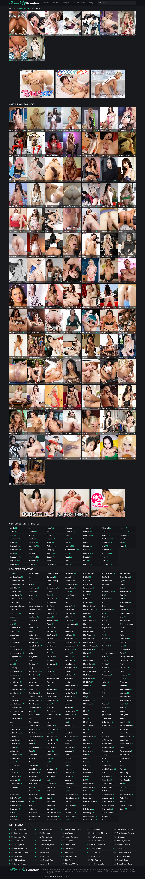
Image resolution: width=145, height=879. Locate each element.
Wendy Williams (126, 751)
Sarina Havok (107, 780)
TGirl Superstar (45, 833)
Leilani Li (69, 776)
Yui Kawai (124, 791)
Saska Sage (106, 791)
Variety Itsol (125, 715)
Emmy (50, 624)
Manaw (87, 617)
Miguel (86, 693)
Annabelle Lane (17, 704)
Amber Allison (16, 649)
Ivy (48, 780)
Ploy (104, 686)
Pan (104, 635)
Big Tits (15, 564)
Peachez (106, 664)
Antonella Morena (17, 711)
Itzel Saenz (52, 769)
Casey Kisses (34, 693)
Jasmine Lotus (53, 816)
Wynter (123, 769)
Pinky (105, 678)
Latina (69, 539)
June (67, 628)
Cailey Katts (34, 657)
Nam (86, 755)
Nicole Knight (88, 813)
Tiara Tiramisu (126, 649)
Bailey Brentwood (17, 802)
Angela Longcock (17, 678)
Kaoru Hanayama (72, 642)
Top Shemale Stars (21, 829)
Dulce (50, 595)
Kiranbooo (69, 726)
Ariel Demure (16, 718)
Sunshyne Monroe (127, 613)
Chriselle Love (34, 729)
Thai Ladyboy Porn (123, 841)
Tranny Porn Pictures (124, 864)
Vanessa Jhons (126, 700)
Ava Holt (14, 773)
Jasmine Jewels (54, 813)
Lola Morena (88, 584)
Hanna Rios (51, 726)
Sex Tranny (69, 833)
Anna (13, 697)
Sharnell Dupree (108, 813)
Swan (123, 617)
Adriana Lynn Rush (18, 581)
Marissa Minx (89, 649)
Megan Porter (89, 660)
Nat (85, 780)
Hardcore (52, 561)
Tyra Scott (124, 682)
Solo (105, 546)
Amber (14, 646)
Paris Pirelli (106, 646)
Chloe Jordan (34, 726)
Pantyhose (88, 535)
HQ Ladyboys (121, 837)
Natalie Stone (88, 798)
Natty (86, 805)
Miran (86, 729)
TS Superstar (96, 829)
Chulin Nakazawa (36, 736)
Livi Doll (87, 577)
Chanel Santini (35, 707)
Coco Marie (33, 765)
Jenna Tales (70, 588)
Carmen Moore (35, 682)
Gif (48, 686)
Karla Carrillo (71, 649)
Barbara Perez (34, 573)
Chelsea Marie (35, 715)
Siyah (122, 581)
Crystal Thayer (35, 769)
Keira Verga (70, 671)
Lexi (67, 791)
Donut (50, 584)
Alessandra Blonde (18, 606)
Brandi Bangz (34, 628)
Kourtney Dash (71, 736)
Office (68, 561)
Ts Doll (123, 678)
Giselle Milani (52, 697)
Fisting (50, 542)
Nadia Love (88, 751)
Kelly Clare (70, 675)
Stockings (107, 553)
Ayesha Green (16, 784)
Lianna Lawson (71, 794)
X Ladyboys (69, 841)
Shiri (104, 820)
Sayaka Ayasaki (108, 794)
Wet (122, 542)
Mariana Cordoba (91, 646)
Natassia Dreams (91, 802)
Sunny (123, 606)
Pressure (105, 704)
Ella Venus (51, 606)
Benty (31, 599)
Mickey (87, 689)
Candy (32, 668)
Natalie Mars (88, 794)
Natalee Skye (89, 784)
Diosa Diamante (53, 573)
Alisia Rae (15, 631)
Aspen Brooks (16, 740)
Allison (13, 639)
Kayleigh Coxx (71, 668)
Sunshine (124, 610)
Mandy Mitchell (90, 620)
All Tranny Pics (45, 848)
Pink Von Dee (107, 675)
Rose (104, 733)
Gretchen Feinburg (54, 715)
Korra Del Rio (70, 733)
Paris (104, 642)
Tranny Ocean (45, 856)
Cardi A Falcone (35, 671)
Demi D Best (34, 813)
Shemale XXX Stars (72, 864)
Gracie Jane (52, 707)
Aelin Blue (15, 588)
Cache (32, 653)
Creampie (34, 546)
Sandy (105, 762)
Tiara (123, 646)
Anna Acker (15, 700)
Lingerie (69, 546)
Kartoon (69, 653)
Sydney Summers (127, 624)
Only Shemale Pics (46, 860)
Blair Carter (34, 617)
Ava (12, 769)
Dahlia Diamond (35, 780)
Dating (90, 3)
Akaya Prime (16, 595)
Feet (49, 532)
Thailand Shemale (71, 856)
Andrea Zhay (15, 675)
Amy (13, 664)
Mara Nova (87, 628)
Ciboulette (33, 740)
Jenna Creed (70, 577)
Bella (31, 584)
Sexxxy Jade (107, 809)
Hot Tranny (69, 852)
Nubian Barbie (108, 610)
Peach (105, 660)
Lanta (68, 755)
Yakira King (124, 773)
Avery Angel (15, 776)
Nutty (105, 617)
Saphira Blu (107, 765)
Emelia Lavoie (52, 613)
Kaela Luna (70, 631)
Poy (104, 700)
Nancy (86, 762)
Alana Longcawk (17, 599)
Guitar (50, 718)
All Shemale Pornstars (56, 876)
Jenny (68, 591)
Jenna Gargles (71, 581)
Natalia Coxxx (89, 787)
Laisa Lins (69, 751)
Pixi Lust (105, 682)
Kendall (68, 682)
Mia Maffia (88, 682)
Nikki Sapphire (107, 581)
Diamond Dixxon (35, 816)
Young (124, 546)
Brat (31, 631)
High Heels (52, 564)
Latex (68, 535)
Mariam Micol (89, 642)
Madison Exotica (89, 606)
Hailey (49, 722)
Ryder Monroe (108, 744)
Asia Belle (15, 736)
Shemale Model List (124, 845)
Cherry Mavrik (35, 722)
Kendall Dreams (72, 686)
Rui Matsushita (108, 740)
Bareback (15, 546)
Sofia (122, 588)
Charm (32, 711)
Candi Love (33, 664)
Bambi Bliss (15, 820)
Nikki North (106, 577)
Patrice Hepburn (108, 653)
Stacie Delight (125, 602)
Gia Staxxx (52, 682)
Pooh (105, 693)
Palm (105, 631)
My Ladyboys (95, 852)
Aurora (13, 762)
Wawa (123, 747)
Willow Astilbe (125, 758)
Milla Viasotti (89, 700)
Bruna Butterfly (35, 646)
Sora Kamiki (125, 595)
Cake (31, 660)
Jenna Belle (70, 573)
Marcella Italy (89, 631)
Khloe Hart (70, 697)
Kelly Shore (70, 678)
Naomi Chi (88, 773)
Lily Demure (70, 813)
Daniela (32, 787)
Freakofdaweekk (54, 678)
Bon (31, 624)
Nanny (86, 765)
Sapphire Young (109, 769)
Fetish (50, 535)
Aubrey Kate (15, 751)
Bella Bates (34, 588)
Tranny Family (45, 864)
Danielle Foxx (34, 791)
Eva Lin (50, 653)
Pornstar (88, 553)
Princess (106, 707)
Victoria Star (125, 733)
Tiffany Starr (126, 660)
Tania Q (124, 628)
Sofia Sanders (125, 591)
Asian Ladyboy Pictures (125, 833)
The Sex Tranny (96, 837)
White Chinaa (125, 755)
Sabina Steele (108, 747)
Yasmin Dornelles (127, 776)
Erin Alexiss (52, 635)
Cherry (32, 718)
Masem (87, 653)
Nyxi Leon (106, 620)
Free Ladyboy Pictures (125, 829)
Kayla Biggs (70, 664)
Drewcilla (51, 591)
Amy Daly (14, 668)
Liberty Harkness (72, 798)
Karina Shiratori (71, 646)
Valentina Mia (126, 689)
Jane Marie (52, 802)
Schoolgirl (106, 528)
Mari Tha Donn (89, 639)
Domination (34, 561)
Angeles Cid (16, 682)
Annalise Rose (16, 707)
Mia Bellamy (88, 675)
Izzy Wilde (51, 784)
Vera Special (125, 722)
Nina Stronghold (108, 591)
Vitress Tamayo (127, 736)
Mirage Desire (89, 726)
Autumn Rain (16, 765)
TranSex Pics (44, 852)
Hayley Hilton (52, 729)
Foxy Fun (51, 675)
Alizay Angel (16, 635)
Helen (50, 733)
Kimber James (72, 711)
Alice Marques (16, 628)
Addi (13, 573)
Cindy (32, 744)
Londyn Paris (88, 588)
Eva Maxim (52, 657)
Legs (68, 542)
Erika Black (52, 631)
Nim (104, 588)
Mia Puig (87, 686)
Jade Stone (52, 791)
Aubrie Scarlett (16, 758)
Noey (104, 602)
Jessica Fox (70, 606)
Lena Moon (69, 784)
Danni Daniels (34, 794)
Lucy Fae (87, 591)
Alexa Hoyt (14, 610)
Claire (32, 751)
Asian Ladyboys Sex (47, 845)
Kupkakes (69, 740)
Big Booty (15, 557)
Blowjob (33, 535)
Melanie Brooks (90, 668)
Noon (105, 606)
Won (122, 765)
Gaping (51, 553)
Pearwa (105, 668)
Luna (86, 599)
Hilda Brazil (52, 736)
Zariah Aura (125, 798)
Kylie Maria (70, 747)
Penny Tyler (107, 671)
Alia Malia (14, 620)
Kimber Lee (70, 715)
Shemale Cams (79, 3)
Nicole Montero (90, 820)
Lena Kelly (69, 780)
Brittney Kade (34, 635)
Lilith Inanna (70, 805)
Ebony (33, 564)
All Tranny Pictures (20, 848)
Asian (14, 532)
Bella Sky (33, 595)
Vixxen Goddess (126, 744)
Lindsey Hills (70, 816)
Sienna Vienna (125, 573)
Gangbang (51, 550)
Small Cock (107, 539)
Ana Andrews (16, 671)
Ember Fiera (52, 610)
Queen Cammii (108, 715)
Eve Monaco (52, 664)
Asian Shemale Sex (98, 845)
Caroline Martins (35, 686)
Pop (104, 697)
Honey (50, 751)
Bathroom (15, 550)
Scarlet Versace (108, 798)
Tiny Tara (124, 668)
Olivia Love (106, 624)
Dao (31, 802)
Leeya (68, 769)
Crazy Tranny (18, 856)
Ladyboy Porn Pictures (99, 833)
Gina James (52, 693)
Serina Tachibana (109, 805)
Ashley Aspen (16, 729)
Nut (104, 613)
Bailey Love (15, 809)
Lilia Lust (69, 802)
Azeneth (14, 787)
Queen (105, 711)
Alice (13, 624)
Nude (68, 557)
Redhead (88, 564)
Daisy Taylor (34, 784)
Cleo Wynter (34, 755)
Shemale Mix (70, 848)
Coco (31, 762)
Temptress (125, 639)
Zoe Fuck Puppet (127, 805)
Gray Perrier (52, 711)
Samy (104, 758)
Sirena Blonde (125, 577)
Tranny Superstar (71, 837)
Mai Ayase (87, 613)
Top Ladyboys (19, 845)
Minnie (86, 715)
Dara (31, 805)
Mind (86, 711)
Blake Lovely (34, 620)
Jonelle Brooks (72, 624)
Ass (13, 535)
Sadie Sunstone (108, 751)
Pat (104, 649)
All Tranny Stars (19, 860)
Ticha (123, 653)
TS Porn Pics (18, 841)
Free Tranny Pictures (21, 852)
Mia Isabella (89, 678)
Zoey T (123, 809)
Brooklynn (33, 642)
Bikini (32, 528)
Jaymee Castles (54, 820)
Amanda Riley (16, 642)
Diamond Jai (34, 820)
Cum (32, 550)
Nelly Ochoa (88, 809)
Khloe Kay (69, 700)
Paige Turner (107, 628)
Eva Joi (50, 649)
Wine (123, 762)
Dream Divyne (53, 588)
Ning (104, 595)
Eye (49, 668)
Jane (49, 798)
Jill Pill (68, 617)
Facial (50, 528)
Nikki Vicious (107, 584)
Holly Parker (52, 744)
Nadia (86, 747)
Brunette (33, 542)
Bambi (13, 816)
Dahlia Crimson (35, 776)
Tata (122, 631)
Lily (67, 809)
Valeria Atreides (126, 697)
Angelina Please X (17, 686)
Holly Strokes (52, 747)
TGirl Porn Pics (96, 860)
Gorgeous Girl (53, 700)
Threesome (107, 564)
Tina (122, 664)
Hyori (50, 758)
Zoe (122, 802)
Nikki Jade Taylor (109, 573)
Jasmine (51, 809)
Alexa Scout (15, 613)
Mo (85, 733)
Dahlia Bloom (34, 773)
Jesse (68, 602)
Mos (86, 740)
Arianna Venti (15, 715)
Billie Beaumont (35, 610)
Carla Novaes (34, 675)
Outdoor (87, 528)
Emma (50, 617)
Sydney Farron (125, 620)
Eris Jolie (51, 639)
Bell (31, 581)
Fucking (51, 546)
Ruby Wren (106, 736)
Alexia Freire (15, 617)
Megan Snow (89, 664)
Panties (87, 532)
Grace (50, 704)
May (86, 657)
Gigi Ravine (52, 689)
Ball (12, 813)
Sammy (105, 755)
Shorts (105, 532)
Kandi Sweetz (71, 639)
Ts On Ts (124, 532)
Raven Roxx (106, 726)
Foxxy (50, 671)
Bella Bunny (33, 591)
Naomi (86, 769)
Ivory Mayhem (53, 776)
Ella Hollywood (52, 602)
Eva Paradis (52, 660)
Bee (31, 577)
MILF (68, 553)
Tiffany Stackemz (127, 657)
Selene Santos (108, 802)
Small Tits (107, 542)
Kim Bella (69, 707)
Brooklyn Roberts (36, 639)
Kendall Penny (71, 689)
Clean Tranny (96, 856)
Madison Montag (90, 610)
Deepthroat (34, 557)
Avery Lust (15, 780)
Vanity (123, 707)
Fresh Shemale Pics (98, 864)
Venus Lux (124, 718)
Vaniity (124, 704)
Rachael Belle (107, 718)
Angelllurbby (16, 693)
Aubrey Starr (16, 755)
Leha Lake (69, 773)
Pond (105, 689)
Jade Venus (52, 794)
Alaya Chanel (15, 602)
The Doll (123, 642)
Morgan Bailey (90, 736)
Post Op (87, 557)
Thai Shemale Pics (123, 856)
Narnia (86, 776)
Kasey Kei (69, 657)
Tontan (123, 671)
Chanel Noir (34, 704)
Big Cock (15, 561)
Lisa (67, 820)
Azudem (14, 791)
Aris (12, 726)
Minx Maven (88, 722)
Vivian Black (125, 740)
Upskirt (123, 539)
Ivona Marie (52, 773)
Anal (13, 528)
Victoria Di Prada (127, 726)
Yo (122, 784)
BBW (13, 553)
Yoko (123, 787)
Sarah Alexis (107, 776)
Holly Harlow (52, 740)
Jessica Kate (70, 610)
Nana (85, 758)
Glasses (51, 557)
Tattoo (105, 557)
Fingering (52, 539)
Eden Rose (52, 599)
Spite (123, 599)
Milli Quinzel (88, 704)
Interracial (70, 528)
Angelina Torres (17, 689)
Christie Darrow (35, 733)
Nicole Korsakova (90, 816)
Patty (105, 657)
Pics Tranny (69, 860)
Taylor (123, 635)
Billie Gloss (33, 613)
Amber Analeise (17, 653)
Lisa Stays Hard (90, 573)
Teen (105, 561)
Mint (86, 718)
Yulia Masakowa (126, 794)
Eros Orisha (52, 642)
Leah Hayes (70, 762)
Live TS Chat (121, 848)
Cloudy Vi (33, 758)
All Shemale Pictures (47, 837)
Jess (67, 599)
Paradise (106, 639)
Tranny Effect (70, 845)
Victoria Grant (126, 729)
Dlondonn (51, 577)
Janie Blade (52, 805)
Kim (67, 704)
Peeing (87, 542)
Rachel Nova (107, 722)
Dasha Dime (34, 809)
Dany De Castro (35, 798)
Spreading (107, 550)
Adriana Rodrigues (18, 584)
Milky (85, 697)
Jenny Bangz (71, 595)
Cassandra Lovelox (36, 697)
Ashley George (17, 733)
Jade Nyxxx (51, 787)
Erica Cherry (52, 628)
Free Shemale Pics (97, 841)
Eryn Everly (51, 646)
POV (86, 561)
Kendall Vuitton (71, 693)
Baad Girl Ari (15, 794)
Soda (122, 584)
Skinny (106, 535)
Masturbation (72, 550)
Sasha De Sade (108, 787)
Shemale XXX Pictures (73, 829)
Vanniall (124, 711)
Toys (123, 528)
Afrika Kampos (16, 591)
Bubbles (33, 649)
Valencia (123, 686)
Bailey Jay (15, 805)
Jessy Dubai (70, 613)
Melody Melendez (90, 671)
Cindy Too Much (35, 747)
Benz (32, 602)
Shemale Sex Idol (46, 841)
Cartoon (33, 689)
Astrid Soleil (15, 744)
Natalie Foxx (88, 791)
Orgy (68, 564)
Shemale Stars (122, 860)
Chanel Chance (35, 700)
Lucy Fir (86, 595)
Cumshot (34, 553)
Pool (86, 550)
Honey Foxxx (52, 755)
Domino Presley (53, 581)
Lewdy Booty (70, 787)
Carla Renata (34, 678)
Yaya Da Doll (125, 780)
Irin (48, 765)
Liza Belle (87, 581)
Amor (13, 660)
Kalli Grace (70, 635)
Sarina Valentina (109, 784)
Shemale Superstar (124, 852)
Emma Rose (52, 620)
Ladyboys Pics (96, 848)
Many (86, 624)
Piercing (87, 546)
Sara (104, 773)
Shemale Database (21, 833)
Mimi (86, 707)
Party (86, 539)
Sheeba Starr (107, 816)
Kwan (67, 744)
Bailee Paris (15, 798)
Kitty (67, 729)
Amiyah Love (16, 657)
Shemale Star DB (46, 829)
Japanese (70, 532)
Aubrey (14, 747)
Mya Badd (88, 744)
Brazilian (33, 539)
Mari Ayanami (89, 635)
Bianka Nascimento (37, 606)
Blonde (33, 532)
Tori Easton (125, 675)
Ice (49, 762)
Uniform (124, 535)
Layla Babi (70, 758)
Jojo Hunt (69, 620)
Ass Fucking (15, 539)
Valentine (124, 693)
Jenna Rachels (71, 584)
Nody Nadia (107, 599)
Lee (67, 765)
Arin (13, 722)
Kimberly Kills (71, 718)
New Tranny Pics (20, 837)
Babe (13, 542)
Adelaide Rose (16, 577)
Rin (103, 729)
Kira (67, 722)
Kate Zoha (70, 660)
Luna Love (88, 602)
